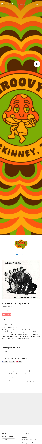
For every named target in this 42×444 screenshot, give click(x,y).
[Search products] (37, 64)
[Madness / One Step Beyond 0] (21, 279)
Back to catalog (7, 306)
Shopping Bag (29, 381)
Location (11, 3)
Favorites (12, 381)
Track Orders (29, 374)
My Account (12, 374)
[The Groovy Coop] (21, 244)
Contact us (21, 3)
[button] (8, 352)
